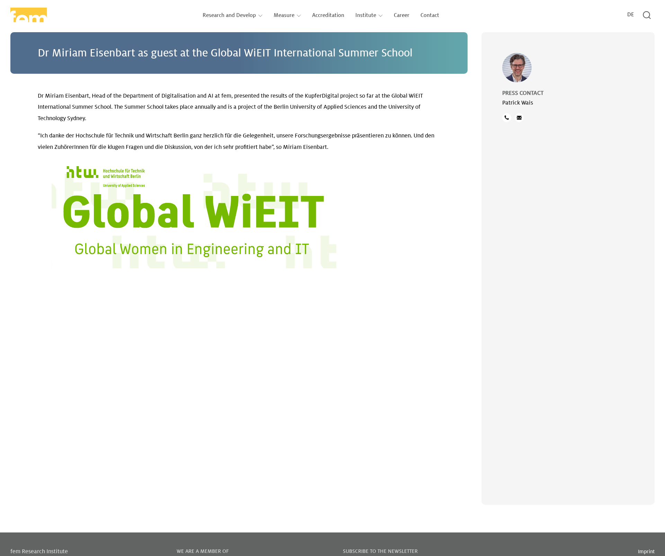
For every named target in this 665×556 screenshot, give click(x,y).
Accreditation (328, 15)
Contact (429, 15)
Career (401, 15)
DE (630, 15)
